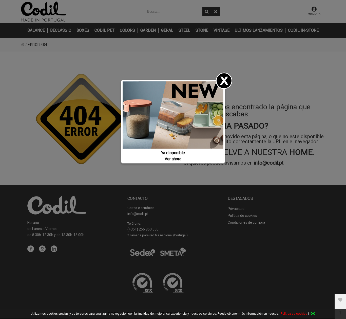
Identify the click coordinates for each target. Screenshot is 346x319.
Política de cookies (294, 313)
